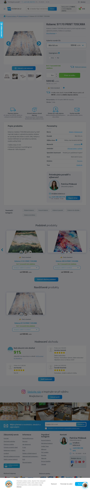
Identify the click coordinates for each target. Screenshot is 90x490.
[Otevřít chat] (85, 485)
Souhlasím (81, 484)
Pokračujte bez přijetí (66, 484)
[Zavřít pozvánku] (86, 465)
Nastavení (54, 484)
